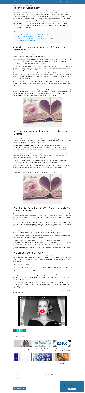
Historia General (67, 2)
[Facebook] (14, 330)
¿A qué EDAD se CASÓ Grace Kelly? (27, 40)
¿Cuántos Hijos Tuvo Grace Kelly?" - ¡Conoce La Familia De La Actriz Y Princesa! (36, 38)
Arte (40, 2)
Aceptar (72, 388)
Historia (35, 2)
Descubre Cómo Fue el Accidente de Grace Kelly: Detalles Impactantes (34, 36)
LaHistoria (16, 2)
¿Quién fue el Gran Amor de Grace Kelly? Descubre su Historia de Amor (34, 34)
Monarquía (45, 2)
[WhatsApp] (21, 330)
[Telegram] (24, 330)
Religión (59, 2)
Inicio (30, 2)
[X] (17, 330)
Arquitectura (53, 2)
